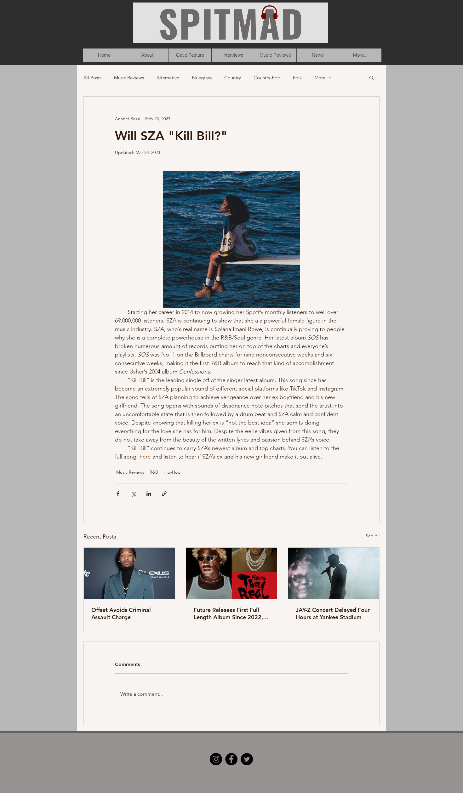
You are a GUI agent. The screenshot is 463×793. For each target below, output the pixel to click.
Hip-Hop (171, 472)
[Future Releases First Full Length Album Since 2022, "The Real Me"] (231, 573)
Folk (297, 78)
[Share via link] (164, 494)
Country (232, 78)
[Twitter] (247, 759)
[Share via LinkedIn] (149, 494)
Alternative (168, 78)
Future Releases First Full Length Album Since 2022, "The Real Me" (228, 613)
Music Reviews (129, 78)
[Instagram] (216, 759)
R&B (154, 472)
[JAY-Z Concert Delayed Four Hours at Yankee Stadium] (333, 573)
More (319, 78)
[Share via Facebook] (118, 494)
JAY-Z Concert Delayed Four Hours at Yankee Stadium (333, 613)
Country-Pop (267, 78)
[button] (371, 77)
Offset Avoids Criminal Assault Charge (121, 613)
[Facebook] (231, 759)
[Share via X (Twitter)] (133, 494)
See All (373, 536)
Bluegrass (202, 78)
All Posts (92, 78)
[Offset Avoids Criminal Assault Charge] (129, 573)
